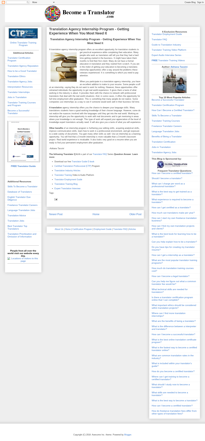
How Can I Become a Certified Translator (172, 110)
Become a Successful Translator (168, 100)
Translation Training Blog (66, 184)
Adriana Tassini (179, 67)
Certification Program (82, 229)
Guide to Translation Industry (166, 44)
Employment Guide (102, 229)
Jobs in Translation (17, 97)
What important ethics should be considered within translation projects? (174, 306)
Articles (132, 229)
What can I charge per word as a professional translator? (168, 185)
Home (96, 214)
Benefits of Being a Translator (167, 136)
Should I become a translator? (167, 178)
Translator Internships (19, 92)
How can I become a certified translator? (172, 173)
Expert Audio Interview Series (166, 55)
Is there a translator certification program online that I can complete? (172, 298)
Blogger (127, 434)
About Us (59, 229)
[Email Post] (55, 199)
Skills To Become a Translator (22, 186)
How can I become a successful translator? (173, 334)
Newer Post (55, 214)
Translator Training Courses (166, 121)
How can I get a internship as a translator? (173, 255)
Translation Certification (164, 141)
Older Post (135, 214)
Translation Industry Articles (67, 170)
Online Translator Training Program (23, 43)
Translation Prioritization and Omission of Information (22, 235)
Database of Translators (20, 191)
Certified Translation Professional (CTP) (73, 166)
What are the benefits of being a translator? (174, 321)
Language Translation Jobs (21, 210)
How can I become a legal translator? (170, 276)
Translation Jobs (16, 220)
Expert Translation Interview (67, 188)
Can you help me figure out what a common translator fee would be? (174, 282)
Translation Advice (17, 215)
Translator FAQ (100, 154)
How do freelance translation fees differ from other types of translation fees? (174, 412)
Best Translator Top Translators (17, 227)
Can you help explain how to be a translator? (174, 241)
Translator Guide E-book (83, 161)
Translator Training (63, 175)
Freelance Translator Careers (22, 205)
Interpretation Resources (20, 87)
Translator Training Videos (168, 60)
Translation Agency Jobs (20, 81)
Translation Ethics (16, 76)
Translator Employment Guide (68, 179)
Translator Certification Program (168, 105)
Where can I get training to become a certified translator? (170, 378)
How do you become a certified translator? (173, 371)
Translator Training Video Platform (169, 50)
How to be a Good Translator (22, 71)
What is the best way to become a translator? (174, 400)
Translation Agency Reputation (23, 66)
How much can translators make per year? (173, 212)
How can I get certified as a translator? (171, 207)
